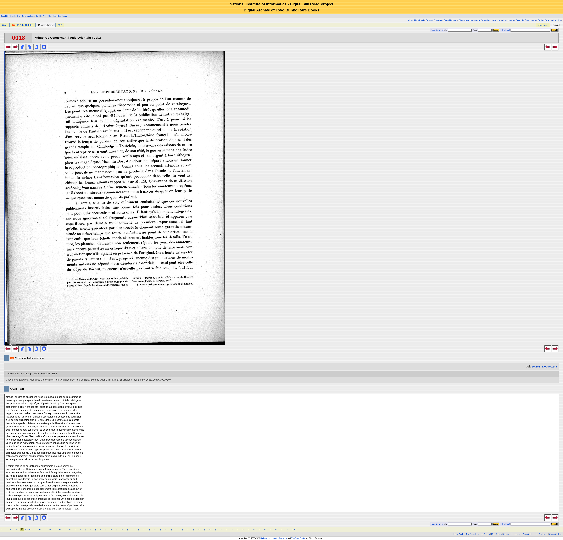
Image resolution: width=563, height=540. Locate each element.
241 (253, 529)
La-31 (38, 16)
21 (30, 529)
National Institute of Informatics (273, 538)
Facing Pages (544, 20)
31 (40, 529)
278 (295, 529)
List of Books (458, 534)
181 (188, 529)
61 (70, 529)
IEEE (54, 373)
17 (18, 529)
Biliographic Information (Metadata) (475, 20)
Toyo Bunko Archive (25, 16)
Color (4, 25)
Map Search (496, 534)
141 (144, 529)
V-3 (44, 16)
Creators (506, 534)
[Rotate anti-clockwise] (22, 49)
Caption (496, 20)
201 (210, 529)
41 (50, 529)
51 (60, 529)
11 (11, 529)
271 (286, 529)
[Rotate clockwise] (29, 49)
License (533, 534)
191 (199, 529)
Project (526, 534)
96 (100, 529)
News (559, 534)
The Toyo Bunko (298, 538)
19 (25, 529)
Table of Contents (434, 20)
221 (231, 529)
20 (27, 529)
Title (445, 30)
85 (90, 529)
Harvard (45, 373)
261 (275, 529)
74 (80, 529)
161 (166, 529)
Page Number (450, 20)
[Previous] (8, 49)
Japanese (543, 25)
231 (242, 529)
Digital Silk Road (7, 16)
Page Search (437, 30)
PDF (60, 25)
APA (36, 373)
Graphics (556, 20)
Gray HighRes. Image (526, 20)
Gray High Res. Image (57, 16)
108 (111, 529)
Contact (552, 534)
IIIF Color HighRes (24, 25)
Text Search (471, 534)
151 (155, 529)
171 (177, 529)
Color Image (508, 20)
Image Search (484, 534)
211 (221, 529)
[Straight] (43, 49)
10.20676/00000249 (544, 366)
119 (122, 529)
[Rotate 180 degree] (36, 49)
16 (16, 529)
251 (264, 529)
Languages (516, 534)
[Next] (15, 49)
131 (133, 529)
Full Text (506, 30)
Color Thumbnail (416, 20)
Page (475, 30)
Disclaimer (543, 534)
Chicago (27, 373)
